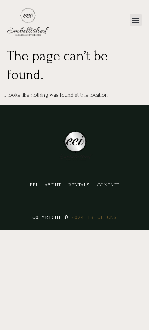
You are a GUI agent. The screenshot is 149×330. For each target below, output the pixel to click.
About (52, 185)
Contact (108, 185)
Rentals (79, 185)
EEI (33, 185)
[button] (136, 20)
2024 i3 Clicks (94, 217)
